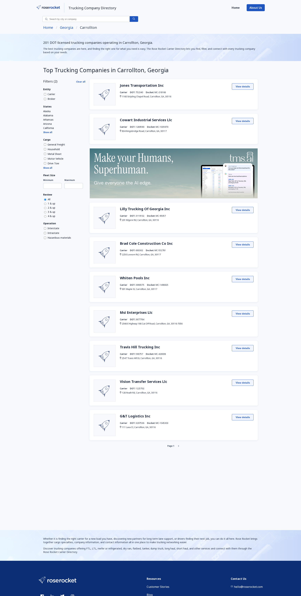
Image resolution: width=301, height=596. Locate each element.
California (48, 128)
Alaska (47, 111)
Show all (47, 132)
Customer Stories (158, 587)
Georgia (66, 27)
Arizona (47, 123)
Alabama (48, 115)
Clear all (80, 81)
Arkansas (48, 119)
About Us (255, 8)
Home (236, 8)
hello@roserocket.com (248, 587)
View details (243, 86)
